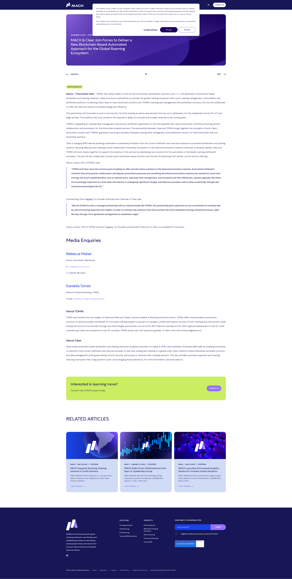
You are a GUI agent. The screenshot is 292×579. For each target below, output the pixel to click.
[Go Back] (146, 74)
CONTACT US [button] (214, 388)
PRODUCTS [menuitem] (148, 520)
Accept (169, 30)
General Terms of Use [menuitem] (140, 570)
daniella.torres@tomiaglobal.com (88, 298)
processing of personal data (205, 534)
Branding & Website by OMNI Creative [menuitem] (163, 570)
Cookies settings (150, 30)
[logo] (72, 525)
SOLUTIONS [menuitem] (124, 520)
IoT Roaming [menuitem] (124, 532)
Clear (177, 94)
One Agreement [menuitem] (125, 525)
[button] (287, 574)
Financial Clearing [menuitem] (151, 538)
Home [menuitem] (94, 570)
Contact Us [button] (219, 5)
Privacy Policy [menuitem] (124, 570)
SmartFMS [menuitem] (148, 542)
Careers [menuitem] (113, 570)
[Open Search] (209, 5)
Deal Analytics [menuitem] (149, 525)
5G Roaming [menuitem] (124, 529)
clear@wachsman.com (79, 266)
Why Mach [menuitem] (103, 570)
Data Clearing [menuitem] (149, 535)
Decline (187, 30)
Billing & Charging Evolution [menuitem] (151, 530)
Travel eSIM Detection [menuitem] (128, 536)
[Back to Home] (74, 5)
